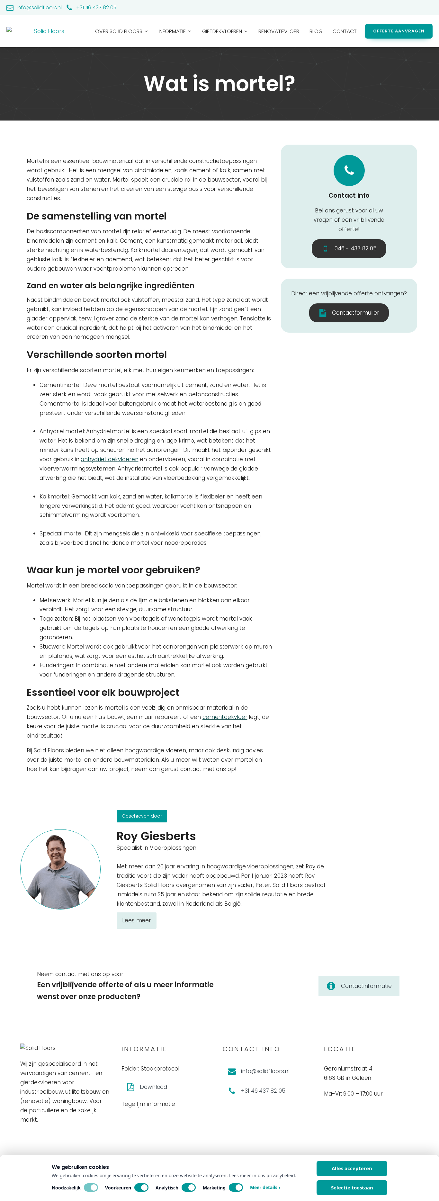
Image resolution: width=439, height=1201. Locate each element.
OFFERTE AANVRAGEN (399, 31)
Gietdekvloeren (222, 31)
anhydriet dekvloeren (109, 459)
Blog (316, 31)
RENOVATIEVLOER (278, 31)
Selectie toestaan (352, 1187)
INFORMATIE (172, 31)
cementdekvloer (224, 717)
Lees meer (136, 920)
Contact (344, 31)
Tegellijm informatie (148, 1104)
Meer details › (265, 1187)
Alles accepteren (352, 1168)
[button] (349, 248)
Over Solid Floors (118, 31)
